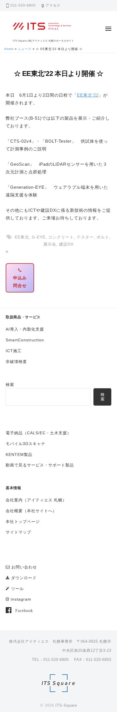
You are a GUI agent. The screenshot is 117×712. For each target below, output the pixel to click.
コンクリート (61, 237)
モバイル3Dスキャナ (25, 444)
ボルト (103, 237)
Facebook (24, 611)
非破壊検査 (16, 362)
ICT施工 (14, 351)
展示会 (49, 244)
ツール (17, 589)
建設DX (66, 244)
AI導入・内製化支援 (25, 329)
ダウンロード (23, 578)
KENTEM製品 (19, 454)
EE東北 (22, 237)
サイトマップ (18, 532)
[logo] (58, 684)
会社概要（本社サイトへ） (31, 511)
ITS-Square (66, 705)
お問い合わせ (23, 567)
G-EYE (38, 237)
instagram (20, 599)
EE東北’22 (88, 95)
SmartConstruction (25, 340)
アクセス (53, 5)
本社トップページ (23, 522)
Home (9, 49)
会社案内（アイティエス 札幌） (36, 500)
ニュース (25, 49)
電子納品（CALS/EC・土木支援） (38, 433)
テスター (85, 237)
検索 (10, 385)
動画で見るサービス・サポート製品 (40, 465)
